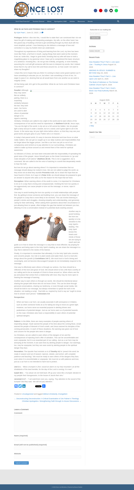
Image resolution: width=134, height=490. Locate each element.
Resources (81, 21)
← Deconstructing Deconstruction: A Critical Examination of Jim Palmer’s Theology (46, 399)
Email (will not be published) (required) (30, 445)
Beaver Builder (78, 487)
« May (91, 126)
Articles (72, 21)
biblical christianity (50, 394)
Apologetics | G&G (60, 21)
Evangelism (62, 394)
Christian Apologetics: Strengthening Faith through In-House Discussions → (51, 401)
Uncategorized (27, 394)
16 (91, 116)
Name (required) (21, 436)
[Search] (118, 21)
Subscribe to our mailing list (100, 30)
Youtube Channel (38, 21)
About (49, 21)
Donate (90, 21)
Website (17, 454)
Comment (18, 413)
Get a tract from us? (23, 21)
